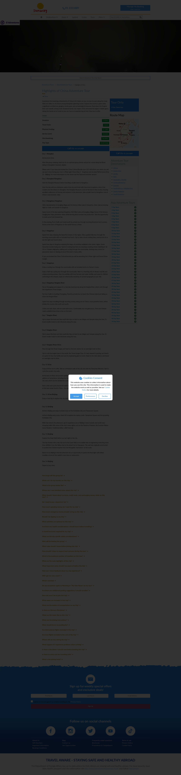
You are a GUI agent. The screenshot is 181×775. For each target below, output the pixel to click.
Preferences (90, 396)
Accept (76, 396)
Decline (105, 396)
